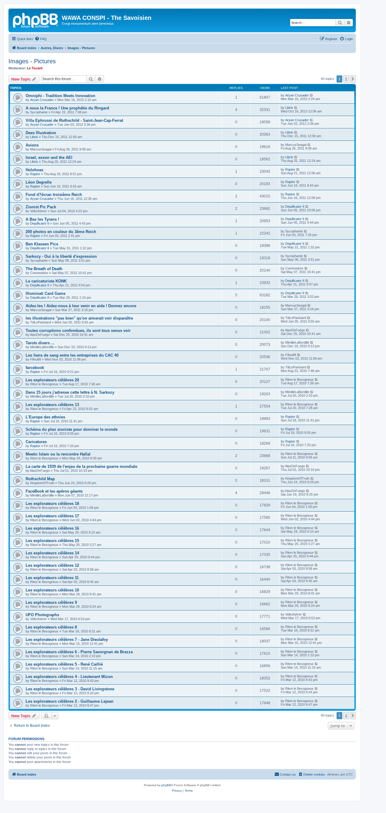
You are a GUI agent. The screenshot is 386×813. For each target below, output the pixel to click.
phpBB (166, 785)
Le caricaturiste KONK (46, 281)
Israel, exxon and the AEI (49, 157)
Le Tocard (35, 68)
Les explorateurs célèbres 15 (52, 540)
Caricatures (36, 442)
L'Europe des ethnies (45, 417)
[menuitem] (41, 39)
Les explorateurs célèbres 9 (51, 602)
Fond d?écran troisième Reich (54, 194)
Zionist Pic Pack (41, 207)
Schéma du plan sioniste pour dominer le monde (72, 429)
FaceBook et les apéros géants (54, 491)
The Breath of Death (44, 268)
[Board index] (36, 19)
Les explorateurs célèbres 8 (51, 627)
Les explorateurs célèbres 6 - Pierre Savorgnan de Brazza (79, 652)
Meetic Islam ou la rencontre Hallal (58, 454)
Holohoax (34, 170)
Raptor (35, 174)
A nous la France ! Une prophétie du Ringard (67, 108)
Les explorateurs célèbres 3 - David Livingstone (70, 689)
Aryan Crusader (42, 100)
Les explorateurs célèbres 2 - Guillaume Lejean (69, 701)
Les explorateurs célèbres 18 (52, 503)
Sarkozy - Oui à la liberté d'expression (61, 256)
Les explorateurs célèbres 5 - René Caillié (64, 664)
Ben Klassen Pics (42, 244)
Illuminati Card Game (45, 293)
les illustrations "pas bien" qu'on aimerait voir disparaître (79, 318)
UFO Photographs (42, 615)
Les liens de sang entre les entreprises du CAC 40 (72, 355)
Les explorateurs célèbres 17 (52, 516)
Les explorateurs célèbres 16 (52, 528)
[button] (353, 79)
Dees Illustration (41, 133)
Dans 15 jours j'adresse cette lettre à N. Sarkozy (70, 392)
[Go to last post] (312, 95)
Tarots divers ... (40, 343)
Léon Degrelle (39, 182)
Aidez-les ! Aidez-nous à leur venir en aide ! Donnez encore (81, 306)
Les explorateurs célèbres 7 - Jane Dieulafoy (67, 639)
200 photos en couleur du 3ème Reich (61, 231)
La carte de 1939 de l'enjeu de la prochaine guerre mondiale (81, 466)
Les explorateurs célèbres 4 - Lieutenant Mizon (69, 676)
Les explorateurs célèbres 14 (52, 553)
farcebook (35, 367)
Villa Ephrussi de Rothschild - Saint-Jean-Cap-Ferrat (74, 120)
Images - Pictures (32, 61)
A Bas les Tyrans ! (42, 219)
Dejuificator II (294, 206)
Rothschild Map (40, 479)
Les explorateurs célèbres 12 (52, 565)
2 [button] (346, 79)
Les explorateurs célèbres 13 (52, 404)
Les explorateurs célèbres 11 (52, 577)
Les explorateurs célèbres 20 (52, 380)
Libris (289, 107)
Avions (32, 145)
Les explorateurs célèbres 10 (52, 590)
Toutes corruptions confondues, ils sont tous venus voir (78, 330)
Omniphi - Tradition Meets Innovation (60, 95)
